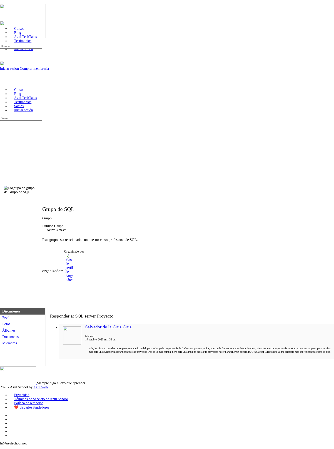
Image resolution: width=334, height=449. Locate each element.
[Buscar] (2, 42)
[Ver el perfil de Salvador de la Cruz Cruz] (72, 343)
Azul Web (40, 387)
